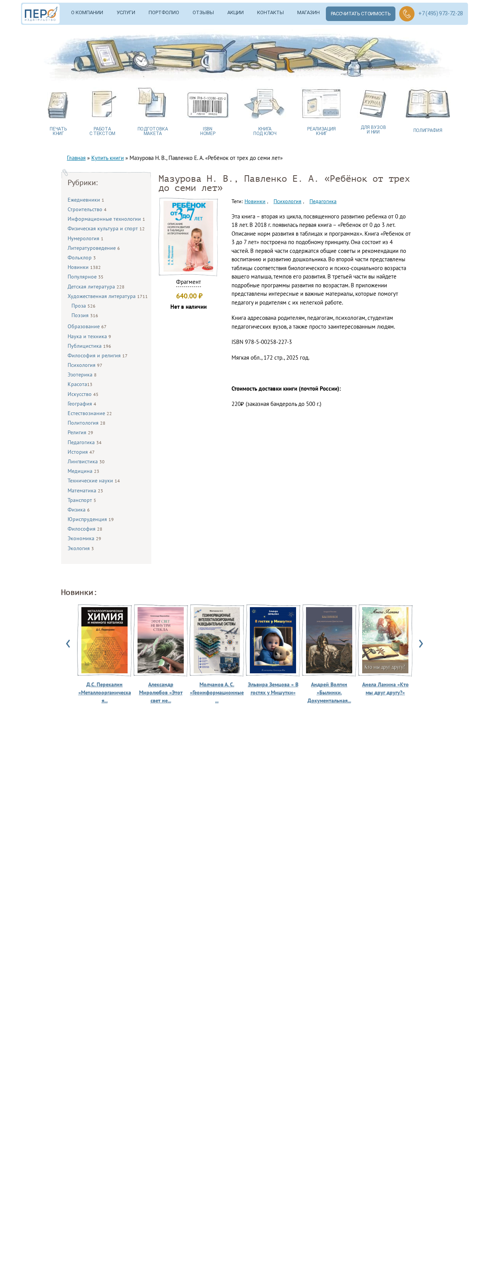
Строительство (87, 209)
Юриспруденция (91, 519)
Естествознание (90, 413)
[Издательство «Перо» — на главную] (43, 14)
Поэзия (84, 315)
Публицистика (89, 345)
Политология (86, 422)
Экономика (84, 538)
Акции (235, 12)
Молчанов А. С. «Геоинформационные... (217, 692)
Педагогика (85, 442)
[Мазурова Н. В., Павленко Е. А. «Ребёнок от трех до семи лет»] (188, 269)
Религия (80, 432)
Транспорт (82, 500)
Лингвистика (86, 461)
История (81, 451)
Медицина (83, 470)
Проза (83, 305)
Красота (80, 384)
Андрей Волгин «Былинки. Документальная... (329, 692)
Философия (85, 528)
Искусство (83, 394)
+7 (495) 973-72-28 (440, 13)
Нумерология (86, 238)
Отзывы (203, 12)
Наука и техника (89, 336)
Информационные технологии (106, 218)
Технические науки (94, 480)
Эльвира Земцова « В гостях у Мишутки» (273, 688)
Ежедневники (86, 199)
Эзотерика (82, 374)
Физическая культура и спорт (106, 228)
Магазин (308, 12)
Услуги (126, 12)
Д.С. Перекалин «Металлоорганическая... (104, 692)
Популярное (86, 276)
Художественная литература (108, 296)
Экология (81, 548)
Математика (85, 490)
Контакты (270, 12)
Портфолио (164, 12)
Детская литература (96, 286)
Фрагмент (188, 281)
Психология (85, 365)
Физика (79, 509)
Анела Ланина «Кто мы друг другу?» (385, 688)
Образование (87, 326)
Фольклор (82, 257)
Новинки (84, 267)
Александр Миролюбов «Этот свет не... (161, 692)
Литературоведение (94, 247)
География (82, 403)
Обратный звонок (407, 13)
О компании (87, 12)
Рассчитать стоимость (361, 13)
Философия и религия (98, 355)
